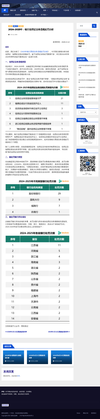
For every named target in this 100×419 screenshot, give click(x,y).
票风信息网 (4, 413)
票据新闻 (21, 26)
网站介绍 (85, 413)
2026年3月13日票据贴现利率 (17, 332)
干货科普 (66, 10)
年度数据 (81, 41)
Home (78, 413)
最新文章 (13, 10)
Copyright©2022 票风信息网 (9, 415)
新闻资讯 (23, 10)
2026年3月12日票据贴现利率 (58, 332)
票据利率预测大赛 (30, 15)
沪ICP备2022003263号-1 (26, 415)
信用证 (10, 26)
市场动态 (55, 10)
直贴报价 (18, 15)
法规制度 (78, 10)
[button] (97, 12)
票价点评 (7, 15)
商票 (45, 10)
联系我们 (93, 413)
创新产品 (35, 10)
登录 (18, 376)
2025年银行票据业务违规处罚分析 (34, 52)
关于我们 (44, 15)
